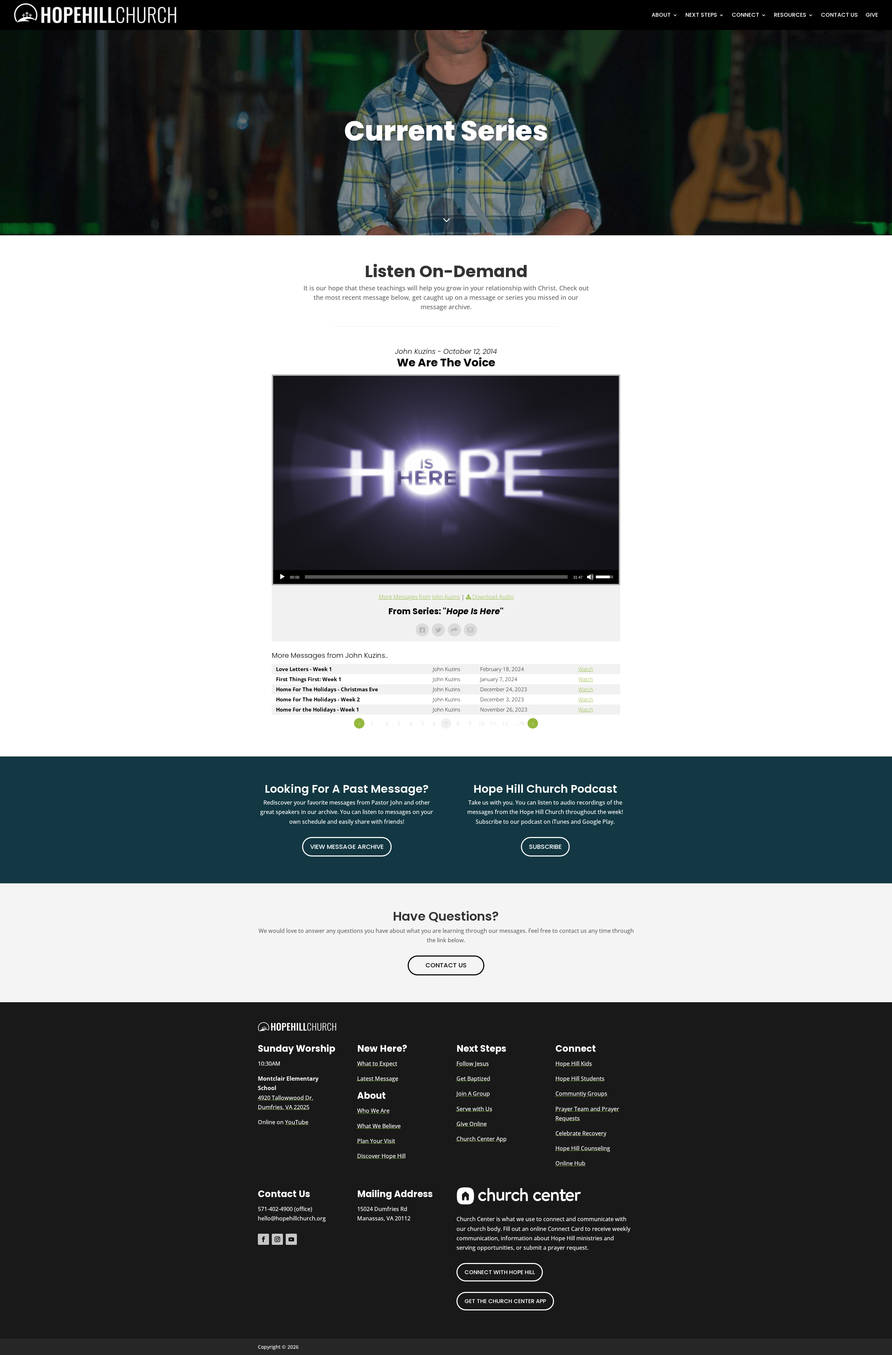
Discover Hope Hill (381, 1156)
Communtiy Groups (581, 1093)
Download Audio (493, 597)
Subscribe (545, 846)
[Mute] (590, 576)
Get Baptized (473, 1078)
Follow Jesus (472, 1063)
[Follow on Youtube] (291, 1239)
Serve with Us (474, 1109)
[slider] (436, 577)
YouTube (296, 1122)
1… (373, 723)
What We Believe (379, 1126)
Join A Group (473, 1093)
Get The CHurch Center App (505, 1301)
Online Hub (570, 1163)
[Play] (282, 576)
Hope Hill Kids (573, 1063)
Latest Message (377, 1078)
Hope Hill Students (580, 1078)
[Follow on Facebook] (263, 1239)
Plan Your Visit (376, 1141)
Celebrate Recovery (580, 1133)
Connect (745, 15)
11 (493, 723)
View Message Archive (347, 846)
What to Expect (377, 1063)
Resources (790, 15)
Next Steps (701, 15)
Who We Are (373, 1110)
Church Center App (481, 1139)
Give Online (471, 1124)
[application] (446, 577)
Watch (585, 668)
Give (872, 15)
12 (505, 723)
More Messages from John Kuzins (419, 597)
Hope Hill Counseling (582, 1148)
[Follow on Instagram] (277, 1239)
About (661, 15)
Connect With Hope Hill (499, 1272)
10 (481, 723)
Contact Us (839, 15)
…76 (520, 723)
